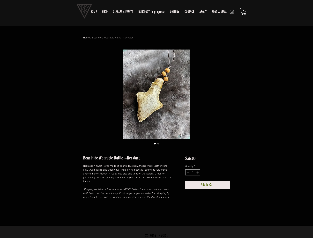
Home (86, 37)
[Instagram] (232, 11)
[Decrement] (188, 172)
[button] (243, 11)
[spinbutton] (193, 172)
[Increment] (198, 172)
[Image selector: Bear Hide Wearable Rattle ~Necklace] (154, 143)
